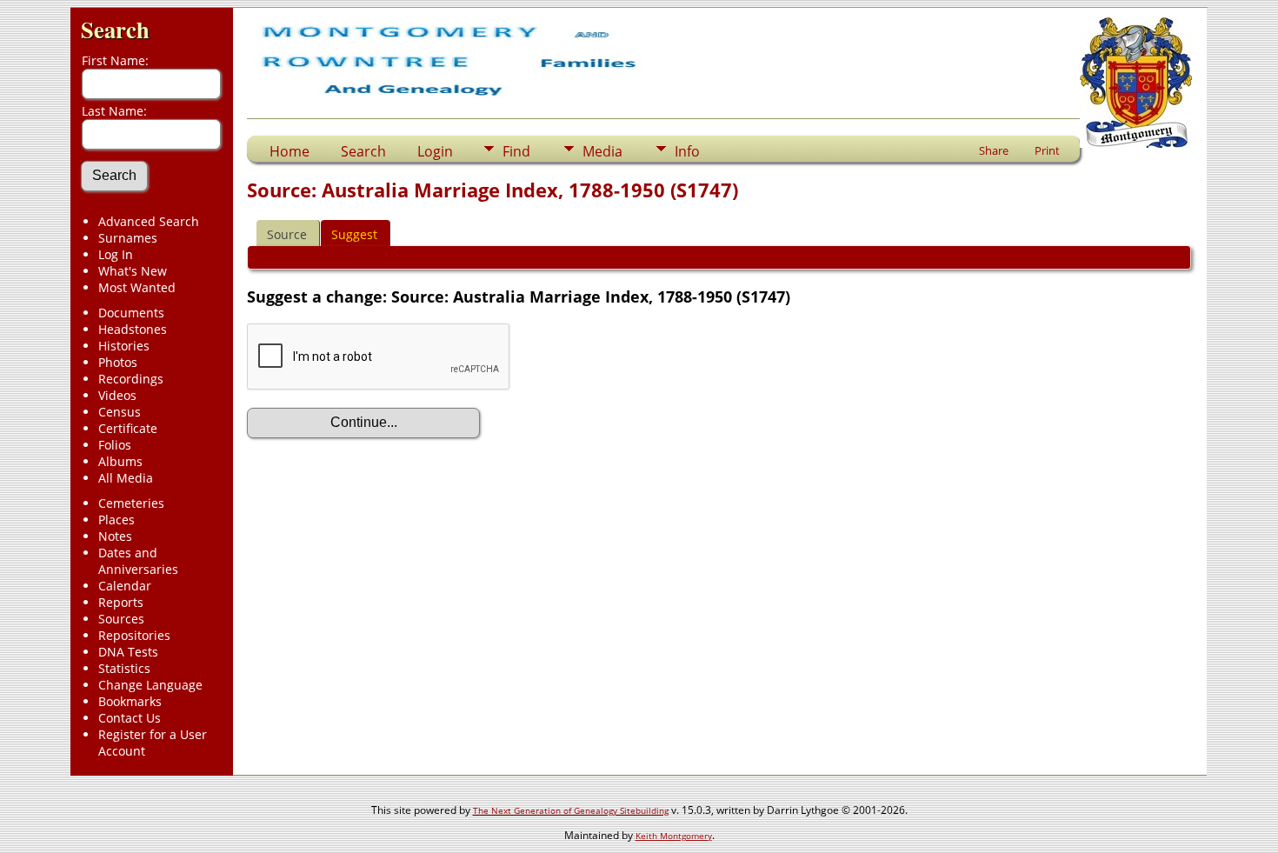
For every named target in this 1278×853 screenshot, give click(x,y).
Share (993, 150)
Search (115, 29)
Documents (131, 312)
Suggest (354, 234)
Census (119, 411)
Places (116, 519)
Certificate (127, 428)
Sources (121, 618)
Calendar (124, 585)
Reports (120, 602)
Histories (124, 345)
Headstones (132, 329)
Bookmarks (130, 701)
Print (1047, 150)
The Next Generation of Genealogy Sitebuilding (571, 810)
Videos (117, 395)
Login (435, 151)
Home (290, 151)
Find (516, 151)
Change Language (150, 684)
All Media (125, 478)
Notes (115, 536)
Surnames (127, 238)
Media (602, 151)
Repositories (134, 635)
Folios (114, 444)
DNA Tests (128, 651)
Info (687, 151)
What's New (132, 271)
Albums (120, 461)
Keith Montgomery (674, 836)
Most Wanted (137, 287)
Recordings (130, 378)
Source (287, 234)
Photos (117, 362)
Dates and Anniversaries (138, 560)
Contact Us (129, 718)
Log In (115, 254)
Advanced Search (148, 221)
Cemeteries (131, 503)
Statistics (124, 668)
